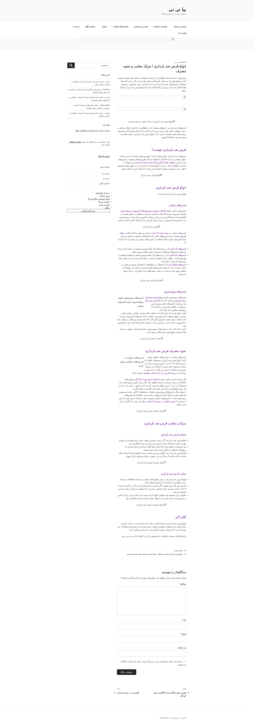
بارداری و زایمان (180, 26)
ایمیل (183, 634)
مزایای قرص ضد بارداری (149, 554)
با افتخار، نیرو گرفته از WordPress (173, 718)
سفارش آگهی (90, 26)
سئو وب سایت (104, 205)
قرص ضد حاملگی (162, 554)
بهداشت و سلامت (160, 26)
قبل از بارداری (178, 550)
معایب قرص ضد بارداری (134, 554)
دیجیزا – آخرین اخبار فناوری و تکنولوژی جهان (92, 130)
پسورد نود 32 (105, 196)
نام (184, 620)
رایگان (107, 208)
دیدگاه (182, 584)
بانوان (104, 26)
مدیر (175, 62)
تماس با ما (182, 33)
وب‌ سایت (181, 647)
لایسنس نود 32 (104, 202)
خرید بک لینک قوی (103, 193)
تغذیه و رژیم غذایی (141, 26)
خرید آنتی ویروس (88, 211)
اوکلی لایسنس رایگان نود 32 (99, 199)
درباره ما (76, 26)
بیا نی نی (177, 9)
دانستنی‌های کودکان (121, 26)
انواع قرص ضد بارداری (176, 554)
